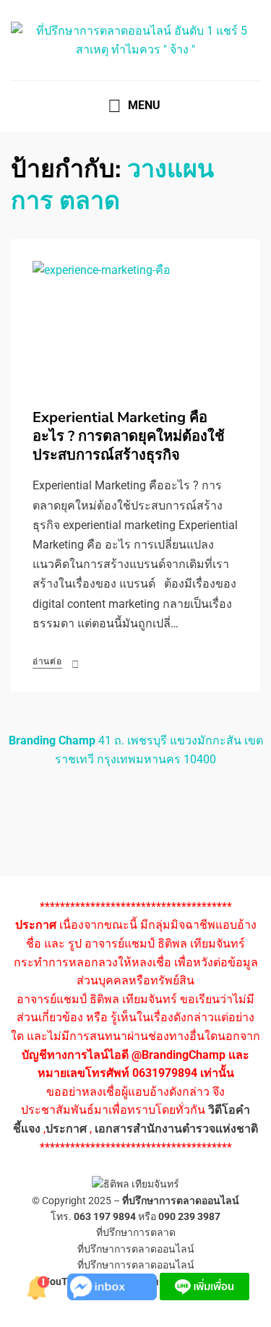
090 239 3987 (189, 1216)
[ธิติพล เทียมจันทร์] (38, 1285)
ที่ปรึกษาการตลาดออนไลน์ (180, 1200)
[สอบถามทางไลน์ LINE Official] (204, 1285)
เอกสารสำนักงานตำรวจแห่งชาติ (176, 1128)
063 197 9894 (105, 1216)
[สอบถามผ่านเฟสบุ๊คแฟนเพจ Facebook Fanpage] (113, 1285)
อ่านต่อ (47, 661)
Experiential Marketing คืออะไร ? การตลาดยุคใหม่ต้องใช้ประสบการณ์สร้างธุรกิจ (129, 436)
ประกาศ (66, 1128)
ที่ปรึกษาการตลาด (136, 1232)
